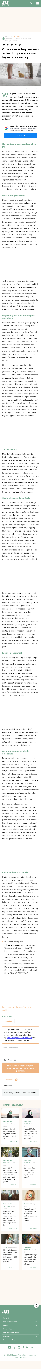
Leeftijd (5, 1325)
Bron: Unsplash (35, 88)
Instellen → (20, 135)
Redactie (8, 36)
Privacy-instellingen (10, 1340)
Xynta (24, 1357)
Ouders (16, 36)
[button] (34, 1318)
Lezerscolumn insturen (11, 1333)
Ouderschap (7, 1329)
